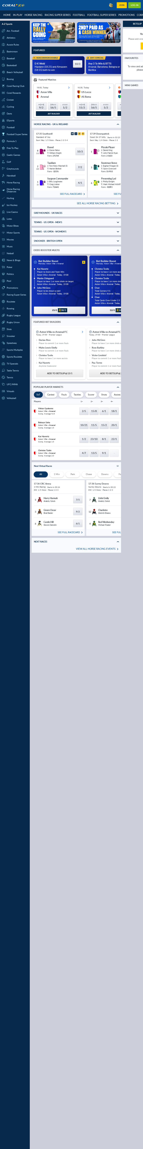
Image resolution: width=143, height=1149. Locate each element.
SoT (38, 394)
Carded (50, 394)
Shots (104, 394)
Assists (117, 394)
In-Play (17, 15)
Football (79, 15)
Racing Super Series (58, 15)
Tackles (77, 394)
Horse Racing (33, 15)
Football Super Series (101, 15)
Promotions (126, 15)
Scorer (91, 394)
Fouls (64, 394)
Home (7, 15)
